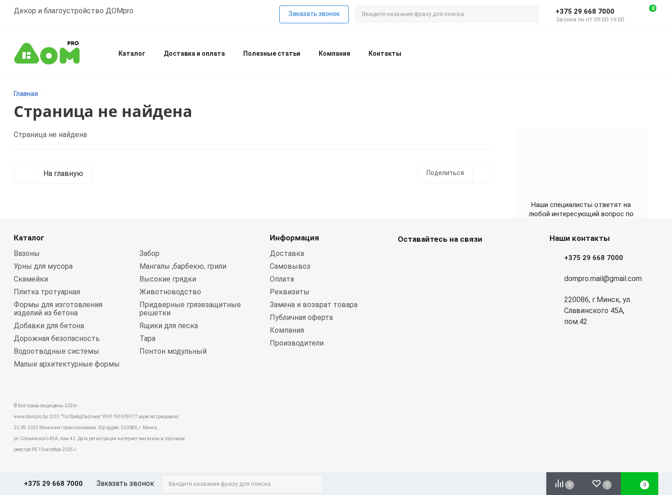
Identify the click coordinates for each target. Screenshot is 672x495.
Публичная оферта (301, 317)
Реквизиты (289, 291)
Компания (334, 53)
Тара (147, 338)
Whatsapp (407, 260)
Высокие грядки (167, 279)
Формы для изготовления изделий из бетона (58, 308)
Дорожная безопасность (57, 338)
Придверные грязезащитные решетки (190, 308)
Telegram (452, 260)
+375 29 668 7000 (584, 11)
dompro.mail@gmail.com (603, 278)
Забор (149, 253)
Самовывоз (290, 266)
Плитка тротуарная (47, 291)
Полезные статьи (271, 53)
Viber (430, 260)
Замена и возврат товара (313, 304)
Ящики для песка (168, 325)
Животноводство (170, 291)
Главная (26, 93)
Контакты (384, 53)
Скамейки (31, 279)
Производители (297, 343)
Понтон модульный (173, 351)
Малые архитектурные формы (67, 364)
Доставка (287, 253)
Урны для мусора (43, 266)
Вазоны (27, 253)
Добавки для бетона (49, 325)
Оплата (282, 279)
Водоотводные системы (56, 351)
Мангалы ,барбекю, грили (182, 266)
